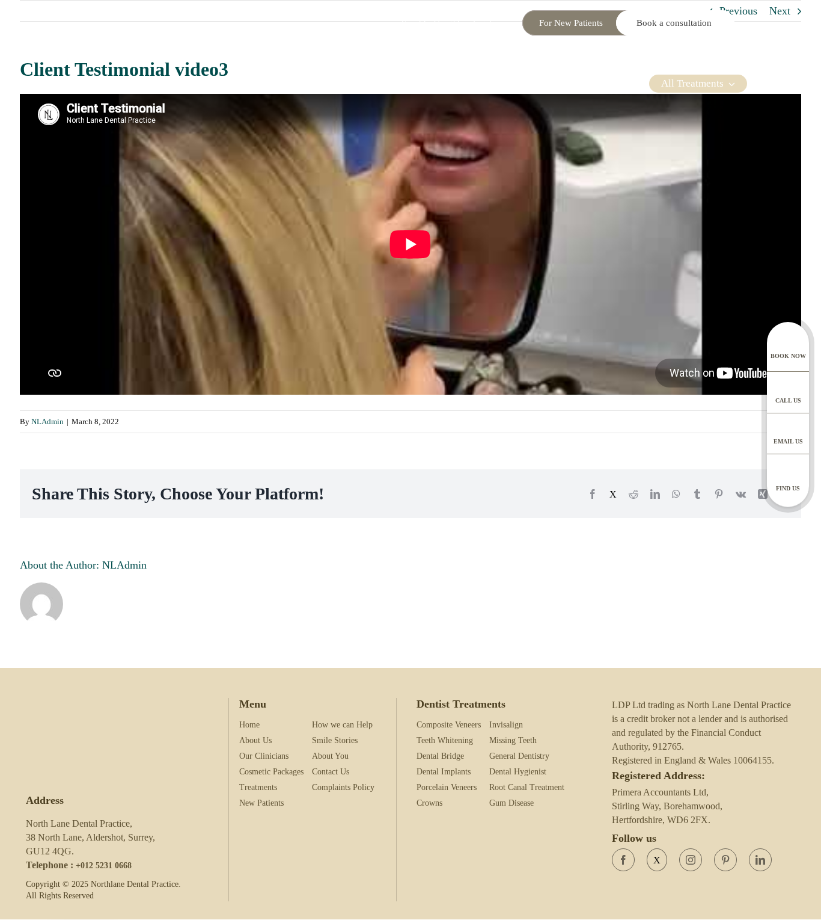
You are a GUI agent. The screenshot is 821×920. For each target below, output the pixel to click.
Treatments (258, 787)
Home (249, 724)
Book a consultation (675, 23)
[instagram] (690, 859)
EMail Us (788, 441)
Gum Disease (511, 802)
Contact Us (330, 771)
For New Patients (571, 23)
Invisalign (506, 724)
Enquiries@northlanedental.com (454, 23)
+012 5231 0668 (104, 865)
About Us (255, 740)
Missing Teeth (513, 740)
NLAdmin (47, 421)
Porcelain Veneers (447, 787)
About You (330, 756)
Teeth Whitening (445, 740)
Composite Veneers (449, 724)
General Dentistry (519, 756)
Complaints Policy (343, 787)
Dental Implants (444, 771)
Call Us (788, 400)
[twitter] (657, 859)
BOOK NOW (788, 356)
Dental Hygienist (517, 771)
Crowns (429, 802)
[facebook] (623, 859)
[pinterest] (725, 859)
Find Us (788, 488)
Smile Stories (335, 740)
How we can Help (342, 724)
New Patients (261, 802)
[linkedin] (760, 859)
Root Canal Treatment (526, 787)
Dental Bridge (440, 756)
